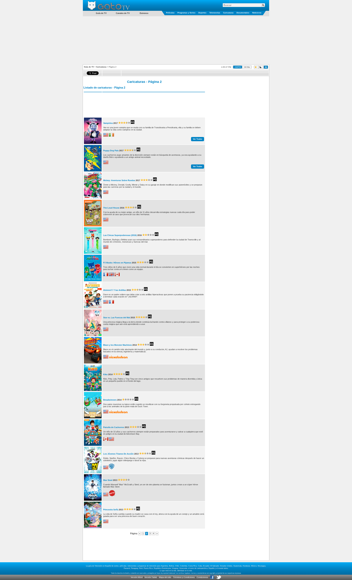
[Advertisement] (176, 40)
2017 (115, 123)
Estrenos (144, 13)
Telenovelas (214, 13)
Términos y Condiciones (184, 577)
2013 (127, 427)
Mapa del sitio (165, 577)
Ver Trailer (197, 139)
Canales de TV (123, 13)
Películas (170, 13)
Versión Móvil (136, 577)
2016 (122, 208)
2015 (134, 263)
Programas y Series (186, 13)
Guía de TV (89, 67)
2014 (134, 345)
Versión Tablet (150, 577)
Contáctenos (202, 577)
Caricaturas (228, 13)
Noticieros (256, 13)
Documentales (242, 13)
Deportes (202, 13)
